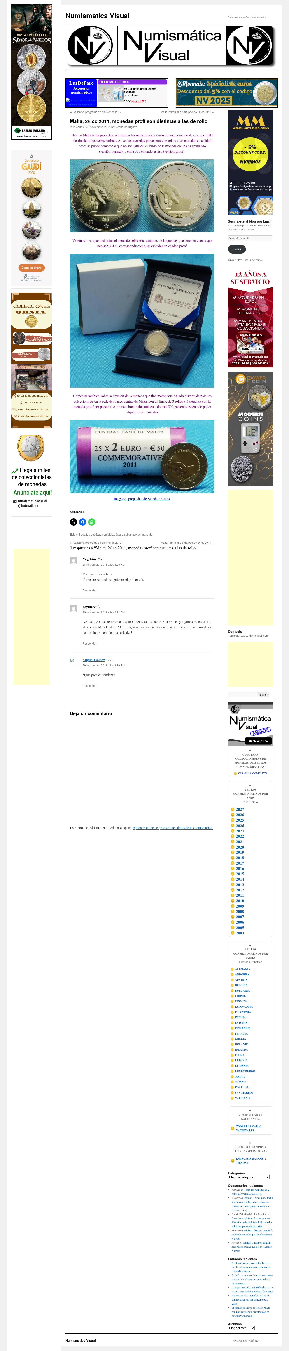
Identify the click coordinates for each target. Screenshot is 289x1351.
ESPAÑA (238, 1017)
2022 (237, 836)
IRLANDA (239, 1050)
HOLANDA (240, 1044)
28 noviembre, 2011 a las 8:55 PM (104, 564)
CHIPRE (238, 996)
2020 (237, 847)
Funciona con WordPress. (246, 1340)
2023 (237, 831)
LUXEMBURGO (243, 1071)
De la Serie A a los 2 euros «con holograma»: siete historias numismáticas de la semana (252, 1279)
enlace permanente (140, 534)
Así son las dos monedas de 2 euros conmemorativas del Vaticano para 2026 (251, 1299)
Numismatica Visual (97, 15)
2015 (237, 874)
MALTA (238, 1076)
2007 (237, 917)
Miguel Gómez (94, 659)
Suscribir (237, 249)
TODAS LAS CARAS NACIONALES (246, 1128)
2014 (237, 879)
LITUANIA (240, 1066)
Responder (89, 590)
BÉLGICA (239, 985)
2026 (237, 814)
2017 (237, 863)
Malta (110, 534)
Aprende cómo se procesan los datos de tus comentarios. (173, 827)
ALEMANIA (241, 969)
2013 (237, 884)
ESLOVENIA (241, 1012)
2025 (237, 820)
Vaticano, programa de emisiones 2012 (95, 112)
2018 (237, 857)
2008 (237, 911)
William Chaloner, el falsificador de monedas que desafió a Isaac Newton (252, 1234)
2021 (237, 841)
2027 (237, 809)
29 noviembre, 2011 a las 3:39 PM (104, 665)
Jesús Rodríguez (126, 127)
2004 (237, 933)
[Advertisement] (32, 617)
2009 (237, 906)
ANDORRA (240, 974)
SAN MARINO (242, 1093)
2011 (237, 895)
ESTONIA (239, 1023)
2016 (237, 868)
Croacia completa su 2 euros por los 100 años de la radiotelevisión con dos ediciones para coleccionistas (252, 1222)
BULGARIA (240, 991)
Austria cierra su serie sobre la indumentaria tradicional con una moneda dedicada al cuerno (251, 1267)
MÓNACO (239, 1082)
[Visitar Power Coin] (250, 429)
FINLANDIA (241, 1028)
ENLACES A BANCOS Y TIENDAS (249, 1161)
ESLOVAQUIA (242, 1007)
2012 (237, 890)
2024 (237, 825)
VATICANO (240, 1098)
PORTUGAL (241, 1087)
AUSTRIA (239, 980)
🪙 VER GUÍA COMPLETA (251, 773)
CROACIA (239, 1001)
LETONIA (239, 1060)
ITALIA (238, 1055)
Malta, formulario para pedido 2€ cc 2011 (187, 112)
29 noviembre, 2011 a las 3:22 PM (104, 612)
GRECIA (238, 1039)
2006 (237, 922)
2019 (237, 852)
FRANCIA (239, 1034)
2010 (237, 900)
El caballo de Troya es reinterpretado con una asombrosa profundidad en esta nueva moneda (251, 1312)
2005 (237, 927)
